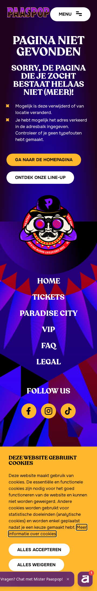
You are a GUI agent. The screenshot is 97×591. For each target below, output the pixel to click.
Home (48, 281)
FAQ (48, 346)
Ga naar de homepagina (43, 160)
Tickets (48, 297)
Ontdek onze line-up (40, 177)
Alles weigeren (36, 565)
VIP (48, 329)
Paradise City (49, 313)
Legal (48, 362)
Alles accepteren (39, 549)
